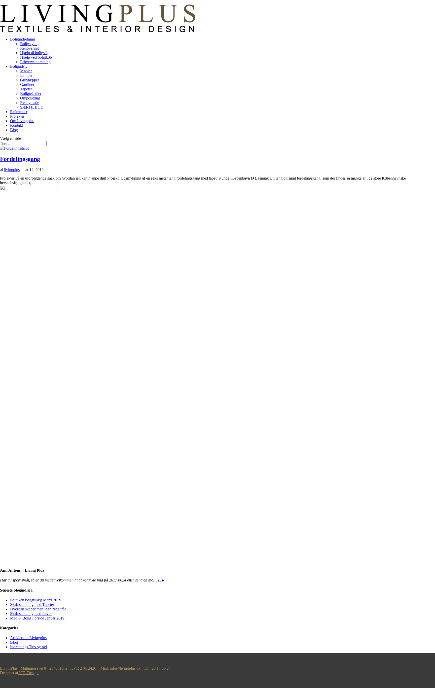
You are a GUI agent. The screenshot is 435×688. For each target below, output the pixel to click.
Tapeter (26, 89)
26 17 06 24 (161, 668)
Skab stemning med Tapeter (32, 604)
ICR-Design (28, 673)
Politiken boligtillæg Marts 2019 (35, 600)
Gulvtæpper (29, 80)
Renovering (29, 48)
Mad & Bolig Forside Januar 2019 (37, 618)
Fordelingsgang (20, 159)
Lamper (26, 75)
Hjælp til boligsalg (34, 53)
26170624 (8, 2)
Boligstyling (30, 44)
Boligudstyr (19, 66)
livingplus (12, 169)
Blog (14, 130)
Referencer (18, 112)
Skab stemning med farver (31, 613)
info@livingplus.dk (125, 668)
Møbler (26, 71)
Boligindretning (22, 39)
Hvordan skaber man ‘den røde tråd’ (39, 609)
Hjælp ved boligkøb (36, 57)
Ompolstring (30, 98)
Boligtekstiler (30, 93)
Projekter (17, 116)
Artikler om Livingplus (28, 638)
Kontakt (16, 125)
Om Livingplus (22, 121)
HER (160, 580)
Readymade (29, 102)
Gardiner (27, 84)
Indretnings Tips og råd (28, 647)
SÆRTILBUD (32, 107)
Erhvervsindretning (35, 62)
